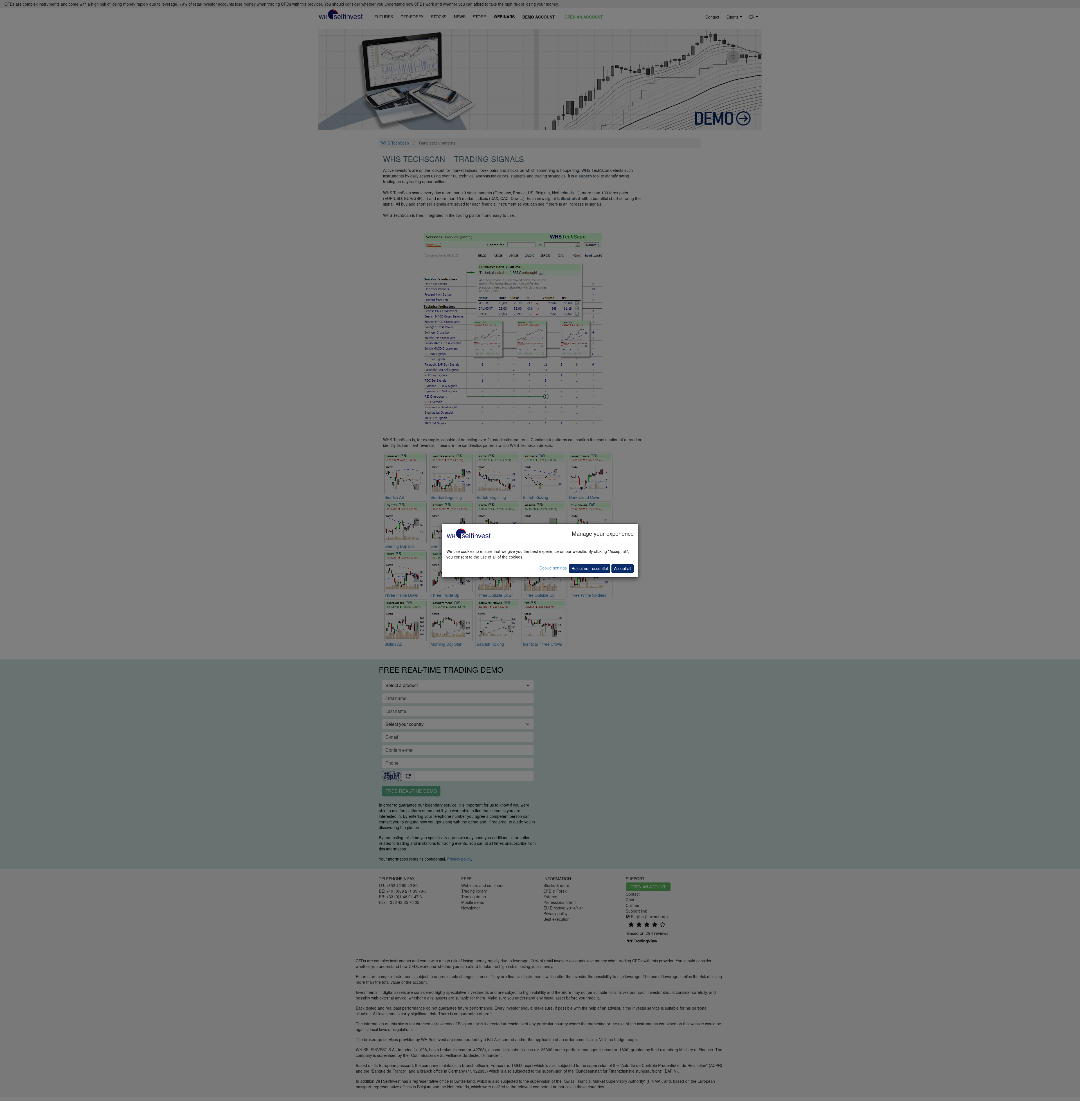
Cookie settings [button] (553, 568)
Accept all (622, 568)
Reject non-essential (590, 568)
